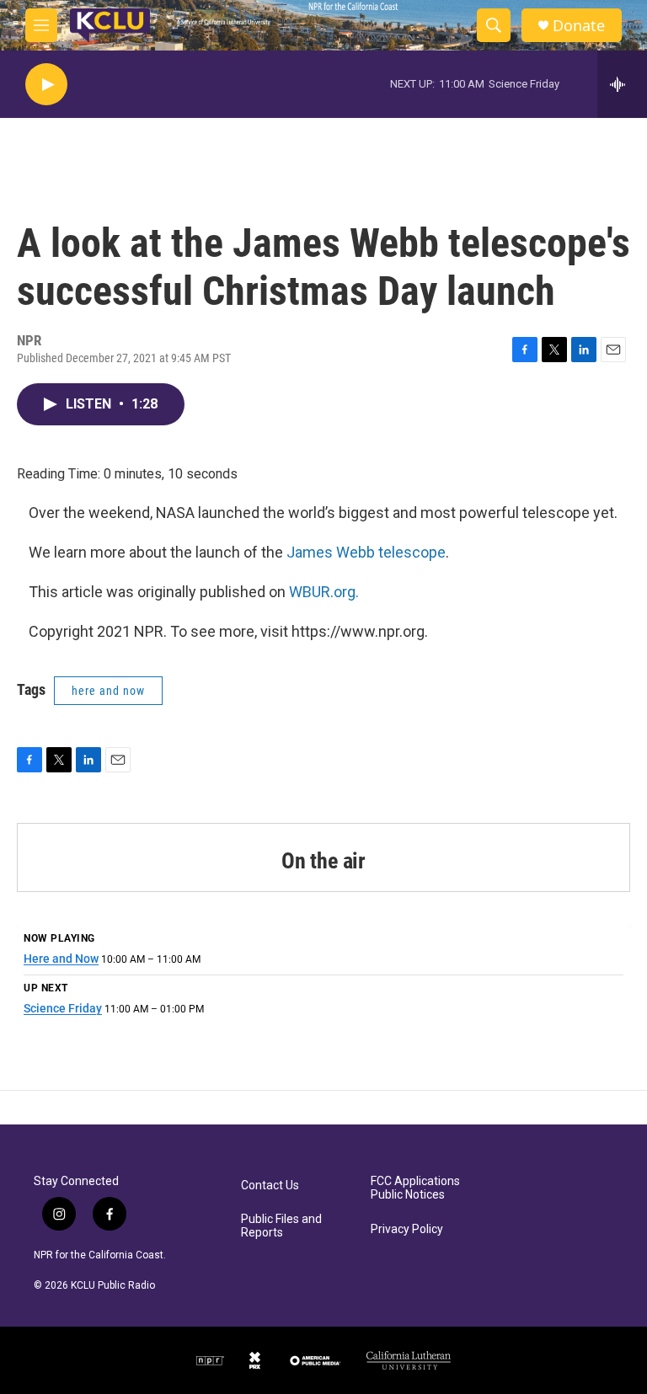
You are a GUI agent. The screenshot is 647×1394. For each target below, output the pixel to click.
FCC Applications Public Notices (415, 1188)
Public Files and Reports (281, 1226)
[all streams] (622, 84)
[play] (46, 84)
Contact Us (270, 1185)
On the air (323, 860)
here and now (108, 690)
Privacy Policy (407, 1229)
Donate (579, 26)
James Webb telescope (366, 552)
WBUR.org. (324, 592)
